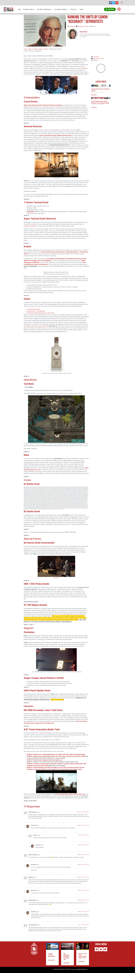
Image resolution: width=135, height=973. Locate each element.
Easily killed (30, 211)
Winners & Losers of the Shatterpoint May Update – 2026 (83, 956)
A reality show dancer (33, 309)
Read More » (94, 94)
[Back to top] (101, 77)
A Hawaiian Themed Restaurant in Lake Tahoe (40, 313)
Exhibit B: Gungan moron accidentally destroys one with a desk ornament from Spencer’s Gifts (56, 756)
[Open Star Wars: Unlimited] (67, 9)
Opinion (46, 49)
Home (25, 49)
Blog (30, 49)
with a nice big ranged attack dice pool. (68, 614)
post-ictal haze (83, 68)
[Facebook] (110, 2)
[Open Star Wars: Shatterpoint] (51, 9)
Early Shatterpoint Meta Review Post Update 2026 (100, 102)
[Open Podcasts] (76, 9)
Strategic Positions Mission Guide (51, 955)
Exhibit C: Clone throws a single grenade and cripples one (44, 760)
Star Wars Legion (37, 49)
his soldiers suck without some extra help (36, 326)
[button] (121, 2)
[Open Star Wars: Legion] (34, 9)
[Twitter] (113, 2)
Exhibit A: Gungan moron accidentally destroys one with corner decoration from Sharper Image (56, 754)
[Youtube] (116, 2)
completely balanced (30, 226)
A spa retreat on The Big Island (36, 311)
